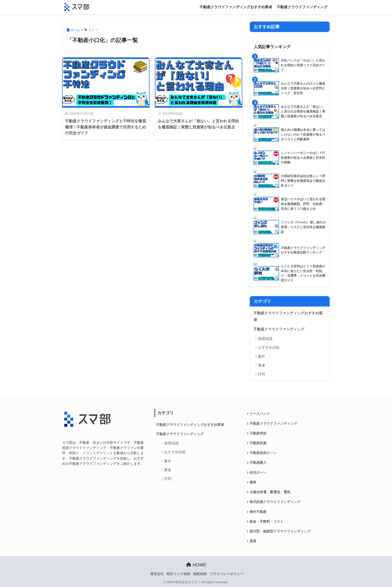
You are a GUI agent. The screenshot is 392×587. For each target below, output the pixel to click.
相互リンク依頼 (178, 574)
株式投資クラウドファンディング (275, 502)
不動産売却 (258, 433)
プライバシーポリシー (227, 574)
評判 (261, 374)
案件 (261, 356)
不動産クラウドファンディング (302, 7)
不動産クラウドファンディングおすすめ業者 (236, 7)
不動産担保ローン (263, 453)
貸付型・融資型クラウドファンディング (280, 531)
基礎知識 (265, 339)
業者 (261, 365)
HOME (198, 564)
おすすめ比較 (269, 347)
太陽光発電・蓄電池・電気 (270, 492)
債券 (253, 482)
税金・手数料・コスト (267, 521)
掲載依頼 (200, 574)
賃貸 (253, 541)
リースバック (260, 413)
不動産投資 (258, 443)
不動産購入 (258, 462)
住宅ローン (258, 472)
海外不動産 (258, 512)
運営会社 (157, 574)
